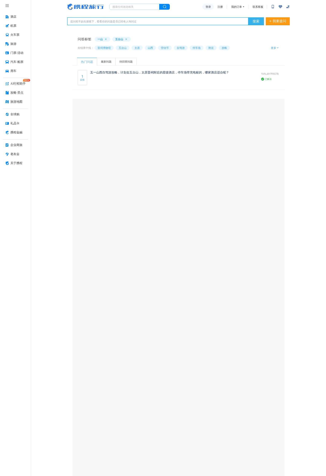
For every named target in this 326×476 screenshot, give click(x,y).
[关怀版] (288, 7)
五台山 (123, 47)
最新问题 (106, 61)
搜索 (256, 21)
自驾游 (181, 47)
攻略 (224, 47)
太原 (137, 47)
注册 (220, 6)
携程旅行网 (85, 7)
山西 (150, 47)
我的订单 (236, 6)
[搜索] (164, 7)
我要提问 (279, 21)
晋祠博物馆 (104, 47)
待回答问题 (126, 61)
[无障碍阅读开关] (280, 7)
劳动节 (165, 47)
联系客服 (258, 6)
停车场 (197, 47)
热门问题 (87, 62)
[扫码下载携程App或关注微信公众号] (273, 7)
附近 (211, 47)
